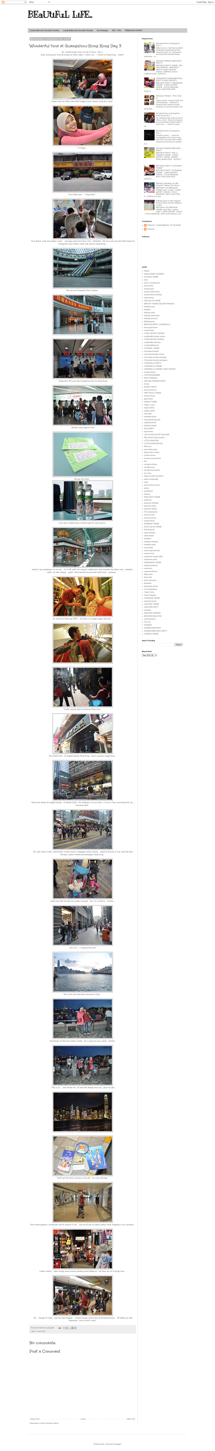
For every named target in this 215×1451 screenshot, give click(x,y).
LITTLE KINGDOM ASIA (153, 443)
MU (145, 461)
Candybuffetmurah (151, 345)
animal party (149, 289)
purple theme (149, 521)
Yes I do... (148, 622)
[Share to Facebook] (72, 1327)
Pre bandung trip (150, 512)
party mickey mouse (152, 485)
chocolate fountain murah (154, 354)
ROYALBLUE (149, 530)
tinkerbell (147, 583)
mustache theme (150, 464)
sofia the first (149, 553)
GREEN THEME (150, 402)
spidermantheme (151, 565)
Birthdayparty (149, 322)
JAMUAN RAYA (150, 423)
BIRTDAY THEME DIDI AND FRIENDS (159, 304)
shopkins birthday (151, 542)
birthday (147, 310)
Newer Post (34, 1419)
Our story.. (148, 473)
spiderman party (150, 559)
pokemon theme (150, 509)
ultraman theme (150, 601)
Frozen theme (149, 396)
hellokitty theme (150, 417)
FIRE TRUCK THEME (152, 393)
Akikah (146, 271)
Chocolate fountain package (155, 357)
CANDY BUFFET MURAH (154, 333)
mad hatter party (150, 449)
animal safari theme (152, 292)
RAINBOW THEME (151, 524)
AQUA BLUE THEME (152, 301)
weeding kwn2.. (150, 619)
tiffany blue (148, 574)
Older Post (131, 1419)
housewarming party (152, 420)
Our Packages (102, 30)
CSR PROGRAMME (152, 375)
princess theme (150, 518)
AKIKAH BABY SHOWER (154, 274)
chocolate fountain (151, 351)
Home (83, 1419)
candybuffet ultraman (152, 342)
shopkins (147, 539)
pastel (146, 488)
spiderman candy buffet (153, 557)
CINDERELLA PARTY (152, 363)
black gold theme (151, 327)
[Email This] (64, 1327)
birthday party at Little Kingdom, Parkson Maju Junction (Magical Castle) (169, 203)
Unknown (151, 229)
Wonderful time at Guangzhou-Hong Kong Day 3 (168, 114)
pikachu (147, 494)
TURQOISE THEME (152, 598)
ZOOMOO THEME (151, 634)
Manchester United (151, 452)
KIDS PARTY (149, 429)
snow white (148, 548)
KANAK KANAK (150, 426)
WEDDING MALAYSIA (153, 616)
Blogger (118, 1444)
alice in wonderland (152, 283)
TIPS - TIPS (116, 30)
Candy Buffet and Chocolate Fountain (78, 30)
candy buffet (149, 330)
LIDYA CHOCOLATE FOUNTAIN (156, 435)
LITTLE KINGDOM (151, 441)
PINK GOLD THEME (152, 497)
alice (146, 280)
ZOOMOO (148, 625)
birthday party (149, 313)
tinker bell (148, 577)
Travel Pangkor (150, 595)
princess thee (149, 515)
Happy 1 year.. (149, 405)
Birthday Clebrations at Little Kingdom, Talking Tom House (167, 184)
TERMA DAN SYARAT (133, 30)
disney (146, 384)
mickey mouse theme (152, 458)
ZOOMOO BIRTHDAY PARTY (155, 631)
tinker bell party (150, 580)
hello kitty (148, 414)
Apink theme (149, 298)
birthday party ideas (152, 316)
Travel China (40, 1331)
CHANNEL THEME (151, 348)
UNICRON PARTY (151, 607)
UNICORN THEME (151, 604)
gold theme (148, 399)
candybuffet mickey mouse (154, 336)
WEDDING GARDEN (152, 613)
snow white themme (152, 551)
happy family (149, 408)
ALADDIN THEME (151, 277)
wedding (147, 610)
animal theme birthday (153, 295)
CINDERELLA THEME (153, 366)
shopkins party (150, 545)
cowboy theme (150, 372)
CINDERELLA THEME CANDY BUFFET (160, 369)
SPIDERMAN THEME (152, 563)
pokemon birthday (151, 503)
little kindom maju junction (154, 437)
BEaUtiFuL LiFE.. (60, 14)
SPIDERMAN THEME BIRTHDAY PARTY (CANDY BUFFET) (169, 79)
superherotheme (150, 571)
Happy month (149, 411)
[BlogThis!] (67, 1327)
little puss (148, 446)
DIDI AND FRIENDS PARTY (155, 381)
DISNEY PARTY (150, 387)
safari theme (149, 536)
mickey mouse (149, 455)
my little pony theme (152, 470)
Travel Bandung (150, 589)
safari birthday (149, 533)
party (146, 482)
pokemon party (150, 506)
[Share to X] (69, 1327)
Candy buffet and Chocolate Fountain (44, 30)
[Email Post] (59, 1328)
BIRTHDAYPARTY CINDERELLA (157, 324)
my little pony (149, 467)
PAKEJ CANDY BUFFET (153, 476)
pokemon (148, 500)
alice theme (148, 286)
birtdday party (149, 307)
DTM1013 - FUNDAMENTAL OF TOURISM (164, 225)
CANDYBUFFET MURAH (154, 339)
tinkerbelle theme (151, 586)
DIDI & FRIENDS (150, 378)
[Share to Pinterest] (75, 1327)
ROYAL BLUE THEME (153, 527)
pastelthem (148, 491)
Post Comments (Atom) (49, 1423)
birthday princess (151, 318)
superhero (148, 568)
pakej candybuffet (151, 479)
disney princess (150, 390)
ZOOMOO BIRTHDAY (152, 628)
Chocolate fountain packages (155, 360)
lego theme (148, 432)
